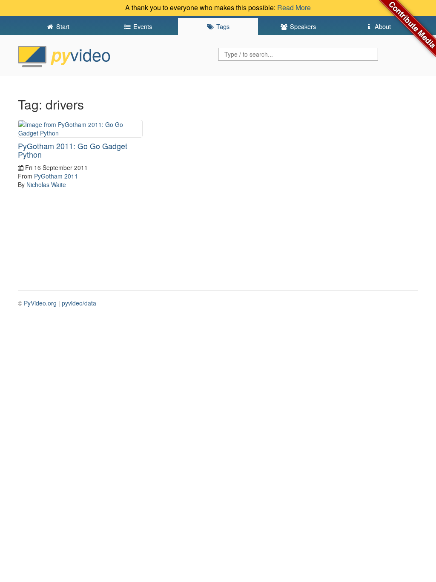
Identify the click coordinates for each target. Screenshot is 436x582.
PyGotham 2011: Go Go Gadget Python (72, 150)
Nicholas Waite (46, 184)
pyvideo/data (79, 303)
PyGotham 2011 (56, 176)
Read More (294, 7)
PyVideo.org (40, 303)
